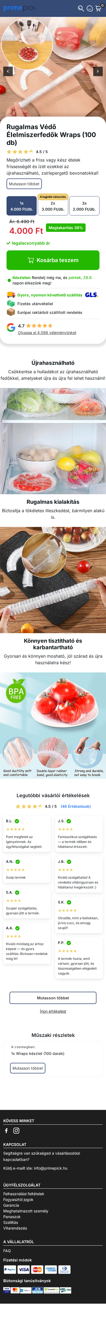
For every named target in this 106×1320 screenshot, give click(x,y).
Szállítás (10, 1222)
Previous (8, 72)
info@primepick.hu (50, 1168)
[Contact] (89, 8)
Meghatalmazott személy (25, 1211)
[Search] (81, 8)
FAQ (7, 1250)
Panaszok (12, 1216)
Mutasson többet (24, 183)
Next (98, 72)
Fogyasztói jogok (18, 1199)
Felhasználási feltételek (23, 1193)
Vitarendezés (15, 1228)
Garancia (11, 1205)
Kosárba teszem (58, 260)
